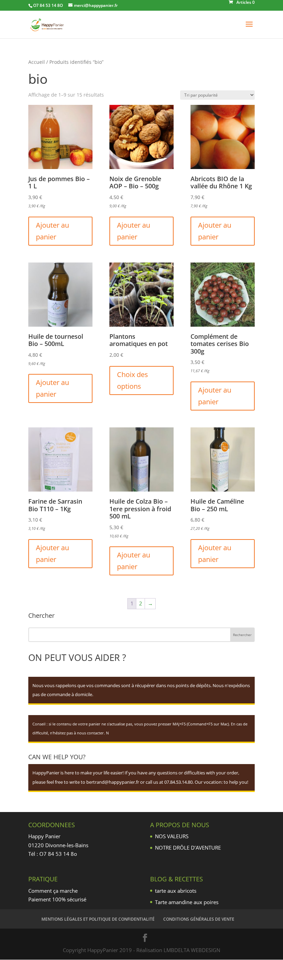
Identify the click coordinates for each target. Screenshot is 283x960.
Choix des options (132, 380)
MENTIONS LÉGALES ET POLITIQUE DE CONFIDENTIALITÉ (98, 919)
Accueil (36, 62)
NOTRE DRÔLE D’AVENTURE (188, 847)
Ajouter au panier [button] (52, 230)
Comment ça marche (53, 890)
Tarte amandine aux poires (186, 902)
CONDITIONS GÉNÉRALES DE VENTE (198, 919)
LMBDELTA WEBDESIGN (192, 950)
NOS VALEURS (171, 836)
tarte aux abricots (175, 890)
